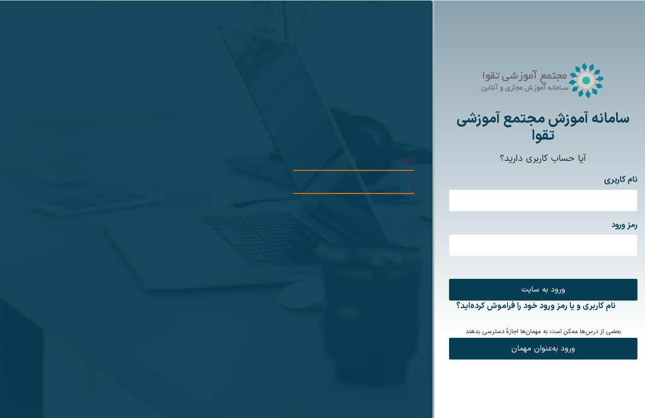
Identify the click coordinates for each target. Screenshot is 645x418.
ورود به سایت (543, 289)
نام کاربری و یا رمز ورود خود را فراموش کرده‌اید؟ (536, 306)
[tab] (212, 207)
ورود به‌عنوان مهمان (543, 348)
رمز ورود (624, 225)
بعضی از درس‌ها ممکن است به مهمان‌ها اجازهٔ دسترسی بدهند (543, 331)
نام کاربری (620, 180)
